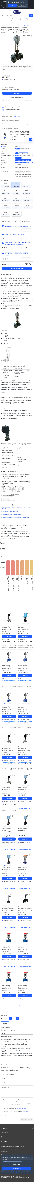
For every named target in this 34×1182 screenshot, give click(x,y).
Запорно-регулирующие (22, 25)
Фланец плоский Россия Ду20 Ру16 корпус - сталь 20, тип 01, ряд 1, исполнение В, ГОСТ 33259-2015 (17, 253)
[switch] (2, 1030)
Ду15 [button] (20, 153)
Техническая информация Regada (12, 514)
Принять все (17, 1168)
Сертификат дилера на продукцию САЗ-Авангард (16, 517)
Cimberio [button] (27, 148)
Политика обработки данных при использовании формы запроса (14, 1115)
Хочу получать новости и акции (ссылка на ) (16, 1112)
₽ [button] (9, 77)
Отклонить (16, 1164)
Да (12, 5)
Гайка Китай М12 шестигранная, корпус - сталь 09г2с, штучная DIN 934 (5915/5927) (17, 243)
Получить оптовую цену (17, 97)
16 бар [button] (17, 155)
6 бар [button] (21, 155)
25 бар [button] (28, 155)
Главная (3, 25)
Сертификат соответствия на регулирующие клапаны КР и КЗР (16, 507)
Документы (4, 1151)
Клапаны (9, 25)
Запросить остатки (25, 808)
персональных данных (22, 1108)
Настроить (16, 1172)
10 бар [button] (24, 155)
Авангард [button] (18, 148)
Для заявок (4, 1133)
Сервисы (4, 1137)
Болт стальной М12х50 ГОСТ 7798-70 (15, 234)
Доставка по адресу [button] (9, 1030)
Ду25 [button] (23, 153)
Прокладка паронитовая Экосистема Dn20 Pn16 (18, 226)
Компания (4, 1141)
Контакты (3, 3)
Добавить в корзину (17, 268)
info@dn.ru (4, 7)
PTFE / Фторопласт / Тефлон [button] (22, 162)
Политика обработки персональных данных (13, 1146)
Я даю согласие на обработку (15, 1108)
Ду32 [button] (27, 153)
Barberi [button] (22, 148)
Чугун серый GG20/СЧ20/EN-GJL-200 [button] (23, 160)
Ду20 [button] (17, 153)
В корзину (17, 93)
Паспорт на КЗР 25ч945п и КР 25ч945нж (14, 511)
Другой (22, 5)
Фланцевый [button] (18, 157)
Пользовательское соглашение (9, 1149)
